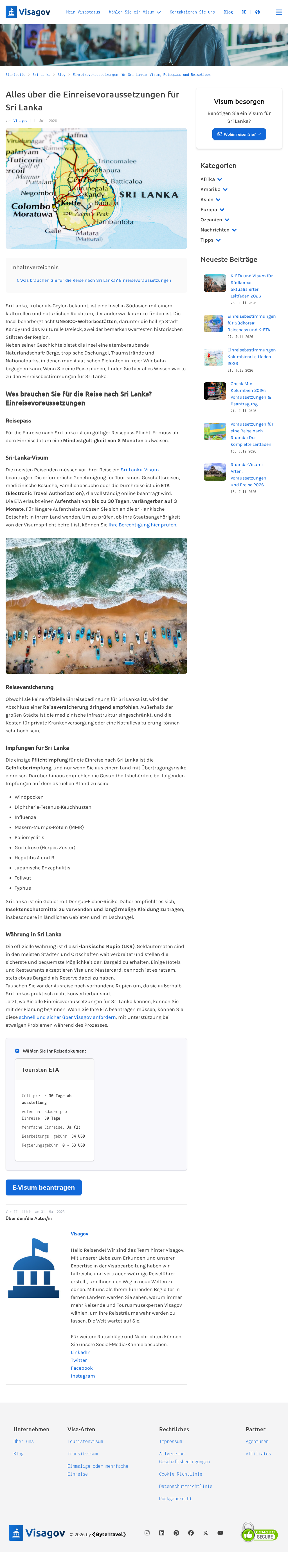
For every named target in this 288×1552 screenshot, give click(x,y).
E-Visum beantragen (44, 1187)
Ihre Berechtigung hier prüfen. (143, 525)
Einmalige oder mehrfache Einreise (98, 1470)
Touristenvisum (85, 1441)
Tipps (207, 240)
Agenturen (257, 1441)
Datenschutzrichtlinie (185, 1486)
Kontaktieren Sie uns (192, 12)
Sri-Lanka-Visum (140, 470)
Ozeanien (211, 220)
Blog (228, 12)
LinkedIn (81, 1352)
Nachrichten (215, 230)
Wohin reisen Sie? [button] (240, 134)
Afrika (208, 179)
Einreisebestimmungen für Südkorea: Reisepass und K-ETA (252, 322)
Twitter (79, 1360)
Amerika (210, 189)
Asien (207, 199)
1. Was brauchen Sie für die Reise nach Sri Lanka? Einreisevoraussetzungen (94, 280)
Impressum (170, 1441)
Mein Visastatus (83, 12)
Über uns (24, 1441)
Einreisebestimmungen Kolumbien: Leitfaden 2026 (252, 356)
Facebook (82, 1368)
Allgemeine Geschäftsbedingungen (184, 1457)
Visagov (20, 121)
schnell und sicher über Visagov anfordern (67, 1017)
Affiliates (258, 1453)
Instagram (83, 1376)
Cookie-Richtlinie (180, 1473)
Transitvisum (83, 1453)
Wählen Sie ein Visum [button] (131, 12)
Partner (256, 1429)
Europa (209, 209)
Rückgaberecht (175, 1498)
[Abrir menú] (279, 12)
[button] (251, 12)
